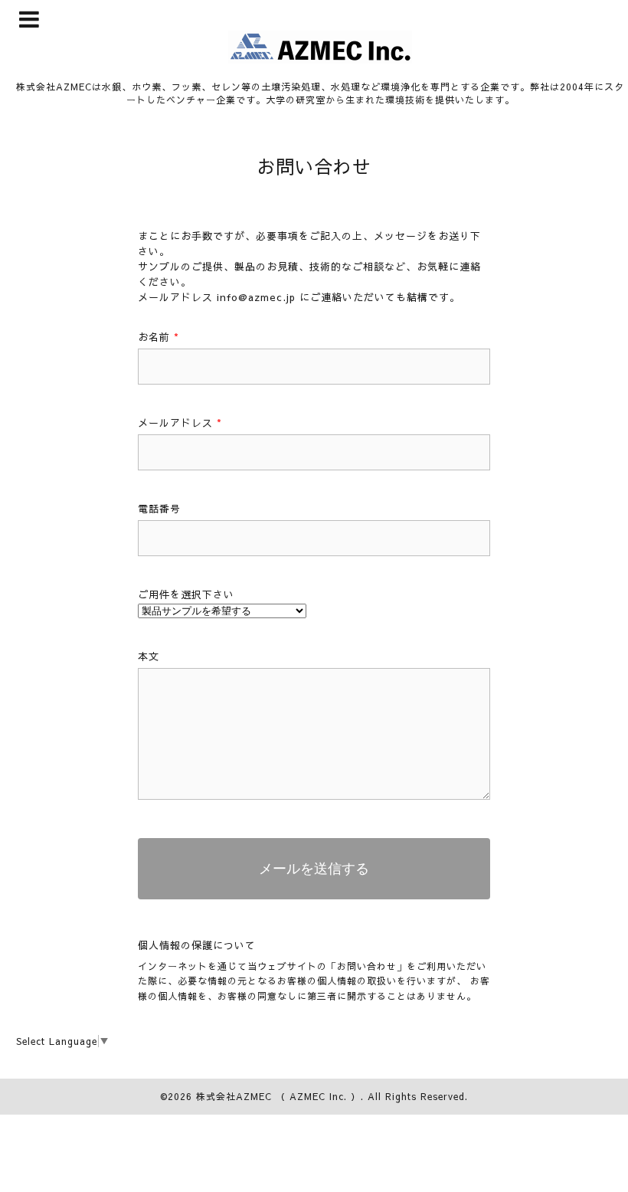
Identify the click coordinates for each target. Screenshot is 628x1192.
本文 (148, 656)
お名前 (158, 337)
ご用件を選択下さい (186, 594)
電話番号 (159, 509)
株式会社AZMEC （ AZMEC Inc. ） (278, 1096)
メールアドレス (180, 423)
